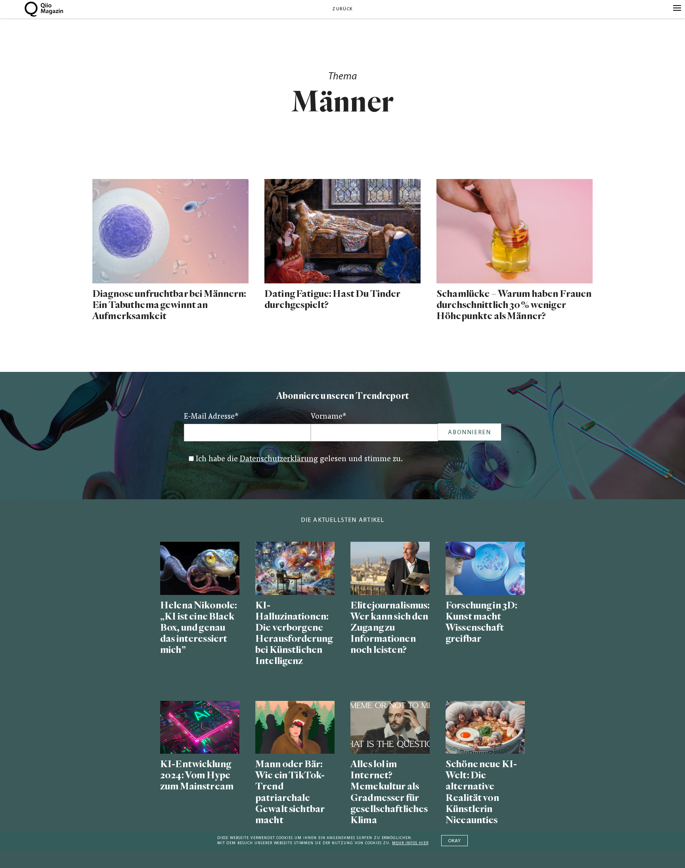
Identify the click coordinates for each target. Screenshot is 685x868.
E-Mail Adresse (211, 417)
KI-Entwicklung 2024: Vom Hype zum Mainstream (196, 775)
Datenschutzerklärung (279, 459)
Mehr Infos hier (410, 843)
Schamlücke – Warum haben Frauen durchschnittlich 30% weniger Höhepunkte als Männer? (513, 305)
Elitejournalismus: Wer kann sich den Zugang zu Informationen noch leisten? (390, 627)
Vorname (328, 417)
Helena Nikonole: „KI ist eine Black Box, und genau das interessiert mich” (198, 627)
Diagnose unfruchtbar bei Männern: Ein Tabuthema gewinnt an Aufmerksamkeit (169, 305)
